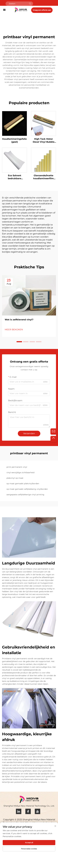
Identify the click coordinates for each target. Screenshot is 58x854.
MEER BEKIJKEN (14, 329)
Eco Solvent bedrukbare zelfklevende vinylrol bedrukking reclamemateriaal (14, 177)
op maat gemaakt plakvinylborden (22, 483)
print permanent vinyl (16, 467)
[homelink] (21, 9)
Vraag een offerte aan (42, 10)
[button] (19, 341)
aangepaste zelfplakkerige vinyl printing (25, 494)
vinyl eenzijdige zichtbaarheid (20, 472)
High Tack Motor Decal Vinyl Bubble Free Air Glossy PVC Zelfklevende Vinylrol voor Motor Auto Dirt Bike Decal (43, 141)
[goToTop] (53, 439)
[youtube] (37, 811)
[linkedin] (18, 811)
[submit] (30, 3)
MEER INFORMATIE (14, 123)
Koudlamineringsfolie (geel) (14, 140)
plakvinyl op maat (14, 478)
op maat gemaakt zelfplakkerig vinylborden (27, 489)
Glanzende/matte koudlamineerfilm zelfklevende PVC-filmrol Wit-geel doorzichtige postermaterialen (43, 177)
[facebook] (28, 811)
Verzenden (29, 433)
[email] (53, 431)
